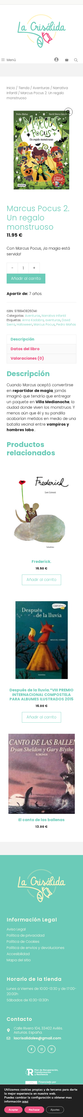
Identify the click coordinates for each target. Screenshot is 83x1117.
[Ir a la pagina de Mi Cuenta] (56, 59)
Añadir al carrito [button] (41, 579)
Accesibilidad (18, 953)
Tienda (23, 88)
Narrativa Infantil (54, 316)
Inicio (11, 88)
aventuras (52, 320)
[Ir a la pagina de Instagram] (31, 1049)
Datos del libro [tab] (25, 349)
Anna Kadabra (33, 320)
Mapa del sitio (19, 960)
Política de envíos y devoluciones (35, 947)
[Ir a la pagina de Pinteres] (52, 1049)
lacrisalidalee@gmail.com (37, 1038)
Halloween (24, 324)
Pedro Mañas (66, 324)
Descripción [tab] (22, 339)
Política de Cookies (23, 941)
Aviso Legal (16, 929)
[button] (68, 112)
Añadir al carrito (26, 278)
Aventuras (41, 88)
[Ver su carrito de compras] (67, 60)
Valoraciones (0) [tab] (27, 358)
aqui (25, 1101)
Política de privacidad (25, 935)
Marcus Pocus (44, 324)
